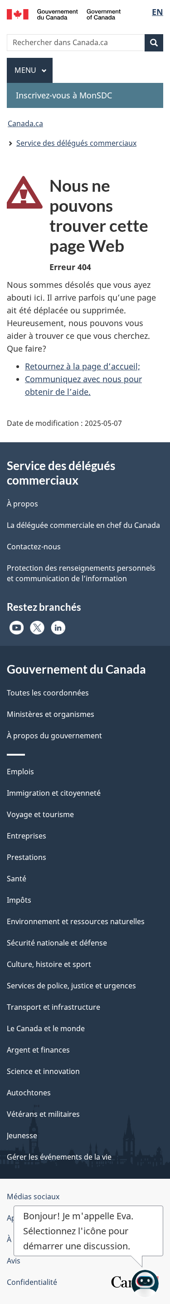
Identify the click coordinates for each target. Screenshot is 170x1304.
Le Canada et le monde (46, 1028)
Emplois (20, 772)
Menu (34, 70)
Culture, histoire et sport (49, 964)
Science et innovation (43, 1071)
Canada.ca (25, 123)
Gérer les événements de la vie (59, 1157)
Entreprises (26, 836)
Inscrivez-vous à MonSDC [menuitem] (64, 95)
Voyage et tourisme (40, 814)
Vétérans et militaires (43, 1114)
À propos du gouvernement (54, 736)
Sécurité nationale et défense (57, 943)
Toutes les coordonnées (48, 693)
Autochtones (29, 1093)
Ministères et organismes (50, 714)
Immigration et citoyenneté (54, 793)
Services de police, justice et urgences (71, 986)
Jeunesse (22, 1135)
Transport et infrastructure (53, 1007)
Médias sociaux (33, 1196)
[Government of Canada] (64, 13)
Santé (16, 879)
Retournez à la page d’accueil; (82, 366)
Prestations (26, 857)
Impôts (19, 900)
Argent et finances (38, 1050)
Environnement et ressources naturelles (76, 921)
